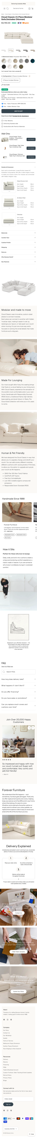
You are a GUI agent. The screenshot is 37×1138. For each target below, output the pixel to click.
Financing (6, 1064)
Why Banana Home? (7, 257)
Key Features (5, 262)
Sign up (8, 1104)
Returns (3, 252)
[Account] (29, 9)
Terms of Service (8, 1041)
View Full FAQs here (7, 666)
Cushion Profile (6, 242)
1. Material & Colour (15, 56)
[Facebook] (4, 1019)
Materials (4, 233)
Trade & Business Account (10, 1070)
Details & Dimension (7, 167)
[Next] (33, 728)
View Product (31, 139)
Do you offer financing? (10, 692)
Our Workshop (7, 1035)
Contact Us (6, 1033)
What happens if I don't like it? (12, 685)
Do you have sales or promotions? (14, 698)
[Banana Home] (18, 8)
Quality (5, 1038)
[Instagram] (7, 1019)
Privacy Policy (7, 1078)
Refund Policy (7, 1075)
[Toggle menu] (4, 9)
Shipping (4, 247)
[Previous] (29, 728)
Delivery (5, 1059)
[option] (18, 36)
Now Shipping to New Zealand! (12, 1048)
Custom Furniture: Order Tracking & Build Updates (17, 1072)
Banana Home (10, 1133)
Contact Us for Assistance (20, 116)
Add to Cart (18, 111)
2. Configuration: (15, 76)
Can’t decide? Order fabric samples (10, 71)
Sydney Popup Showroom (10, 1046)
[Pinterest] (11, 1019)
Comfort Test (5, 238)
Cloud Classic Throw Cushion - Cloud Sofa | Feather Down (16, 138)
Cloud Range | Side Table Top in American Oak (16, 146)
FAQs (4, 1067)
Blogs (5, 1080)
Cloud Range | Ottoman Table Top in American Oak (17, 155)
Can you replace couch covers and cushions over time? (14, 705)
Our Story (6, 1030)
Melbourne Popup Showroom (11, 1043)
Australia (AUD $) (9, 1129)
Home (2, 14)
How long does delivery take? (12, 679)
